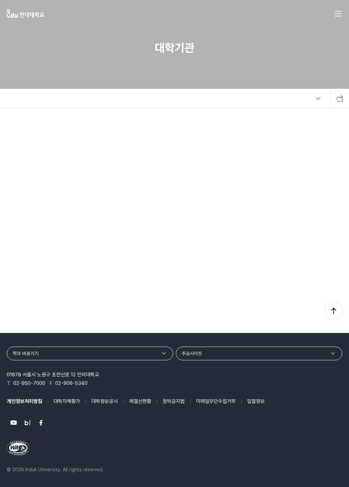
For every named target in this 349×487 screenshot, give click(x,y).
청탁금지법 (174, 401)
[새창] (13, 423)
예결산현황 (140, 401)
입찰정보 (256, 401)
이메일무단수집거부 (216, 401)
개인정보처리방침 (24, 401)
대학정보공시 (104, 401)
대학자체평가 (67, 401)
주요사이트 (192, 353)
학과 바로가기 (26, 353)
